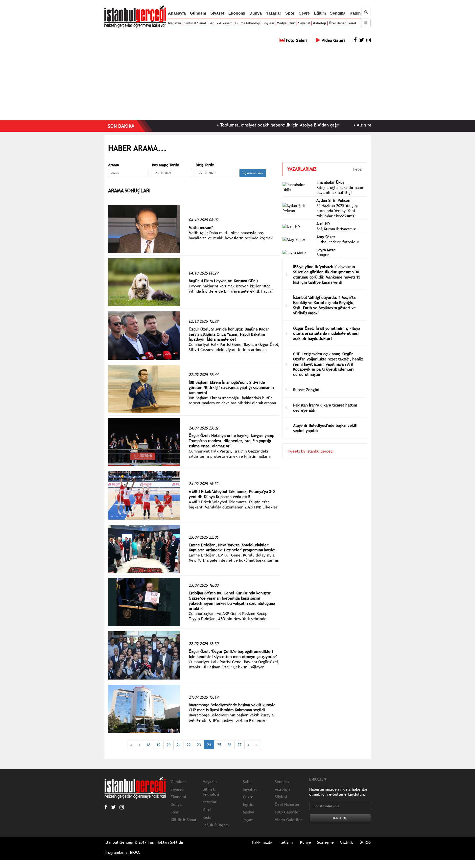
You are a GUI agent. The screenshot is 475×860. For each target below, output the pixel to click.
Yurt (292, 23)
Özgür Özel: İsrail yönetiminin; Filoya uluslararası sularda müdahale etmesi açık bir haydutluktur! (326, 333)
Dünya (255, 13)
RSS (367, 842)
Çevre (304, 13)
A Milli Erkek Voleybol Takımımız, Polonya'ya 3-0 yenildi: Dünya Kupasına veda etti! (232, 494)
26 (229, 744)
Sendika (337, 13)
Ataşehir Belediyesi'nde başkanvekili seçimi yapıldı (325, 428)
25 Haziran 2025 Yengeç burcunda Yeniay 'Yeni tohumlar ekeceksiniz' (337, 211)
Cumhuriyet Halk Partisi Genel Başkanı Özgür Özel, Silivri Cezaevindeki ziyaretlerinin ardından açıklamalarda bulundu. (234, 349)
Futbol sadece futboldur (337, 242)
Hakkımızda (262, 842)
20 (168, 744)
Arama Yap (254, 173)
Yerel (352, 23)
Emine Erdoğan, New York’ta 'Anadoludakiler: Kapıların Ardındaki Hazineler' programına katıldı (232, 547)
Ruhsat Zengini (306, 389)
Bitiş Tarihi (205, 165)
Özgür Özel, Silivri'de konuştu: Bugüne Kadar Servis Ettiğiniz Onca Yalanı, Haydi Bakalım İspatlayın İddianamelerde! (229, 334)
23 (199, 744)
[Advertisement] (237, 80)
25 (219, 744)
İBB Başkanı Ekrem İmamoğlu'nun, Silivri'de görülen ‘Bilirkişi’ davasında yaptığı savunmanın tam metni (231, 387)
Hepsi (357, 169)
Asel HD (323, 223)
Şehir (247, 781)
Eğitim (320, 13)
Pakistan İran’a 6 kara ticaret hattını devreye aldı (325, 407)
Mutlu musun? (201, 227)
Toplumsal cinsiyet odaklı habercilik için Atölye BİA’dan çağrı (251, 125)
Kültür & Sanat (195, 23)
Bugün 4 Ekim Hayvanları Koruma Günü (223, 280)
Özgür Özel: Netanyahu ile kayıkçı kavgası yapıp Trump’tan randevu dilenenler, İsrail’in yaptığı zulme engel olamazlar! (231, 441)
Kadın (355, 13)
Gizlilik (346, 842)
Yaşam (248, 819)
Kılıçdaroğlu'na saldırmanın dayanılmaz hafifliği (340, 190)
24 (209, 744)
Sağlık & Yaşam (221, 23)
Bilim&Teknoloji (247, 23)
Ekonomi (236, 13)
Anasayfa (177, 13)
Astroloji (319, 23)
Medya (281, 23)
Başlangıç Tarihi (165, 165)
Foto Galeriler (287, 812)
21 (179, 744)
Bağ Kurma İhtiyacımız (336, 228)
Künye (305, 842)
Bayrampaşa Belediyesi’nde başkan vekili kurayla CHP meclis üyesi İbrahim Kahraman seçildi (232, 707)
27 (239, 744)
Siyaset (217, 13)
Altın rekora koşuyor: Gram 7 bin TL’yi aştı (369, 125)
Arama (113, 165)
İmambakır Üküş (330, 182)
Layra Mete (326, 250)
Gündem (198, 13)
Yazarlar (273, 13)
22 (189, 744)
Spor (289, 13)
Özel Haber (337, 23)
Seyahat (304, 23)
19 (158, 744)
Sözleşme (325, 842)
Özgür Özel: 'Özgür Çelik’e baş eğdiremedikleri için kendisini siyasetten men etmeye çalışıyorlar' (233, 654)
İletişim (286, 842)
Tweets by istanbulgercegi (311, 451)
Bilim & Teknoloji (211, 791)
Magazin (174, 23)
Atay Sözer (325, 236)
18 (148, 744)
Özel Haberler (287, 804)
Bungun (323, 254)
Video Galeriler (288, 819)
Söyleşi (268, 23)
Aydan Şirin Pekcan (333, 200)
